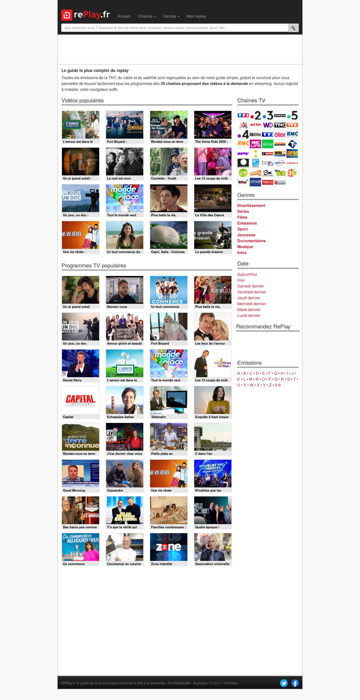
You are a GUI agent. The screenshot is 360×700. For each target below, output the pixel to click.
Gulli (243, 172)
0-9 (278, 385)
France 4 (243, 134)
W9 (268, 124)
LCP (255, 182)
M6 (243, 124)
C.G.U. (216, 682)
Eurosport (280, 163)
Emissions (247, 223)
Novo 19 (243, 153)
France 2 (255, 115)
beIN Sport (268, 163)
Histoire (280, 182)
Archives (231, 682)
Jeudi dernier (248, 298)
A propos (200, 682)
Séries (243, 211)
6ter (280, 134)
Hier (241, 280)
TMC (280, 124)
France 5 (292, 115)
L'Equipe (292, 163)
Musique (245, 246)
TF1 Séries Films (268, 134)
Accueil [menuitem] (124, 16)
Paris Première (280, 143)
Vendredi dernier (251, 292)
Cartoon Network (268, 172)
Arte (255, 124)
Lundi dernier (248, 315)
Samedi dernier (250, 286)
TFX (292, 124)
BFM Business (292, 153)
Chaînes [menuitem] (146, 16)
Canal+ (280, 115)
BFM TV (280, 153)
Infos (242, 252)
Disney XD (280, 172)
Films (242, 217)
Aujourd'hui (247, 274)
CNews (268, 153)
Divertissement (251, 205)
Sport (242, 229)
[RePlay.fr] (87, 14)
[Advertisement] (180, 49)
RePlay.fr (68, 682)
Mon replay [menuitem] (196, 16)
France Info (255, 153)
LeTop (243, 182)
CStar (255, 134)
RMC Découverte (292, 134)
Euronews (243, 163)
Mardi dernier (248, 309)
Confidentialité (179, 682)
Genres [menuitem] (170, 16)
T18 (292, 143)
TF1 (243, 115)
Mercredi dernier (251, 303)
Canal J (255, 172)
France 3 (268, 115)
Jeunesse (246, 235)
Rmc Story (243, 143)
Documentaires (251, 240)
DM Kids (292, 172)
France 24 (255, 163)
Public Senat (268, 182)
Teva (268, 143)
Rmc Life (255, 143)
